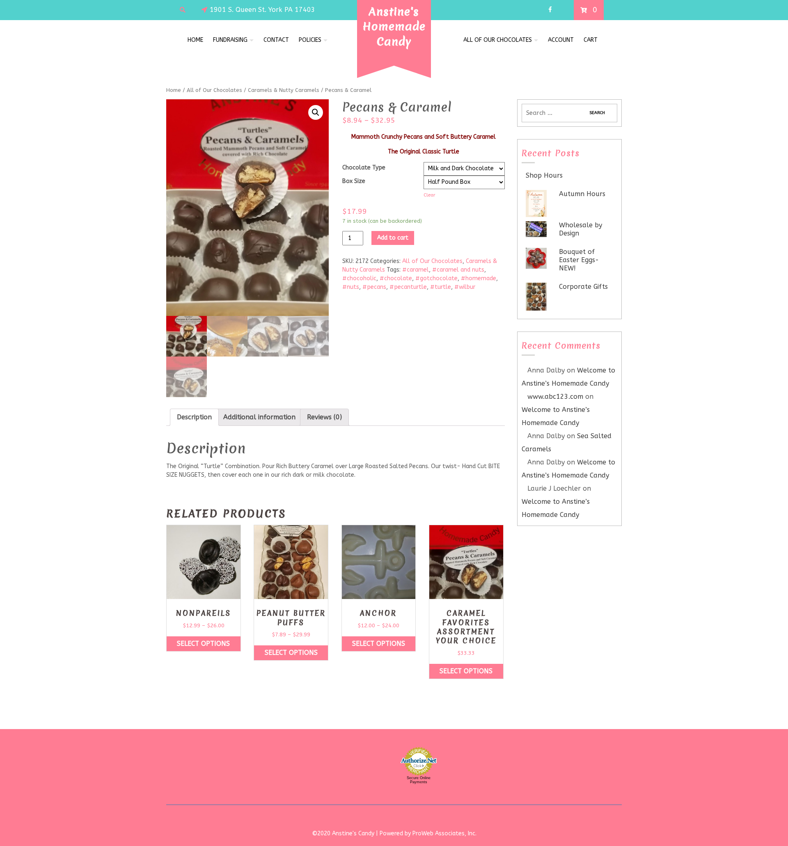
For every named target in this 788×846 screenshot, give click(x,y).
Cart (591, 40)
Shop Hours (544, 175)
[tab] (194, 417)
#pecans (374, 287)
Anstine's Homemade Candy (394, 26)
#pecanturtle (408, 287)
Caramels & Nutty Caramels (283, 90)
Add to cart (392, 237)
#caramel (415, 269)
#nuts (350, 287)
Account (561, 40)
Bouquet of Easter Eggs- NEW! (579, 260)
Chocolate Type (363, 167)
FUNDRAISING (230, 40)
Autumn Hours (582, 194)
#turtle (440, 287)
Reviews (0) (324, 417)
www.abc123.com (555, 396)
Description (194, 417)
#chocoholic (359, 278)
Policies (310, 40)
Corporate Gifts (583, 286)
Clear (429, 195)
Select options (203, 643)
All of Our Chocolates (497, 40)
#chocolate (396, 278)
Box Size (353, 181)
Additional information (259, 417)
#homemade (478, 278)
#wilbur (464, 287)
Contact (276, 40)
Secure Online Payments (419, 780)
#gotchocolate (436, 278)
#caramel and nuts (458, 269)
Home (195, 40)
